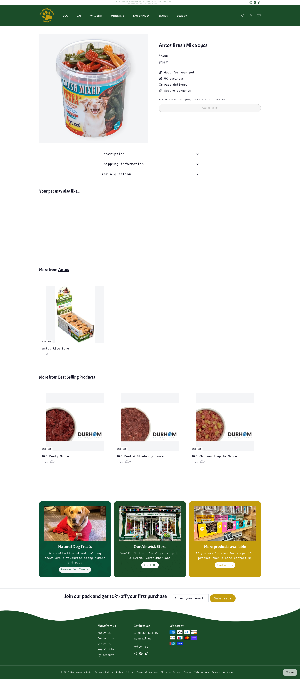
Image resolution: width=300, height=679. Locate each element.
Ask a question (116, 174)
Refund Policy (124, 672)
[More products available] (225, 523)
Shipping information (123, 164)
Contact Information (196, 672)
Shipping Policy (171, 672)
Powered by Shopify (224, 672)
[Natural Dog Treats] (75, 523)
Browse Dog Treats (75, 569)
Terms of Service (147, 672)
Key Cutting (107, 649)
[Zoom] (93, 88)
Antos (63, 269)
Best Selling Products (76, 377)
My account (106, 654)
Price (163, 55)
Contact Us (225, 565)
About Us (104, 632)
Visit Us (150, 565)
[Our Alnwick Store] (150, 523)
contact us (243, 558)
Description (113, 154)
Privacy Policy (104, 672)
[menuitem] (66, 15)
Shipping (185, 99)
